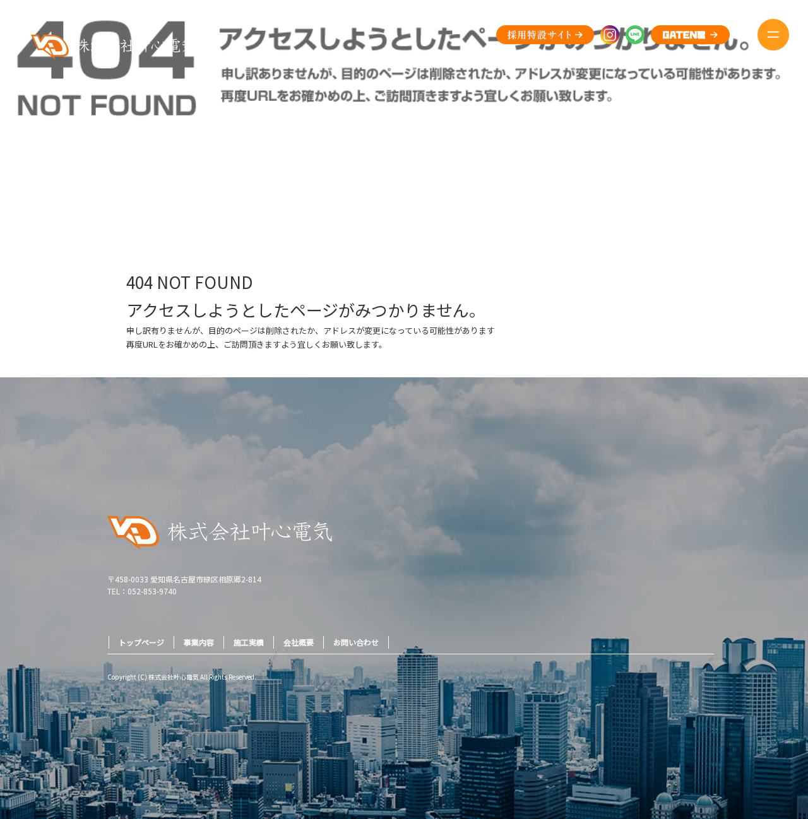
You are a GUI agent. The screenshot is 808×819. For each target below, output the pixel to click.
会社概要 (298, 642)
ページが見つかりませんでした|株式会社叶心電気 (733, 188)
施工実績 (249, 642)
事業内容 (199, 642)
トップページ (141, 642)
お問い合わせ (356, 642)
